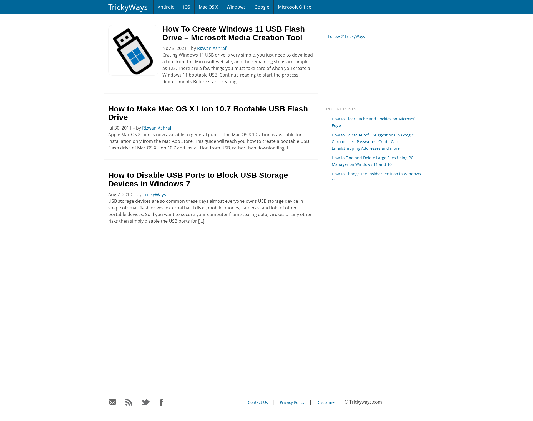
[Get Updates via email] (112, 402)
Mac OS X (208, 7)
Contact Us (258, 402)
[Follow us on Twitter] (145, 402)
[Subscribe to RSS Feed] (129, 402)
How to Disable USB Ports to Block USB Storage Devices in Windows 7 (198, 179)
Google (261, 7)
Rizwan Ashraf (211, 48)
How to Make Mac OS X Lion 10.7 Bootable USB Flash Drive (208, 113)
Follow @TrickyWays (346, 36)
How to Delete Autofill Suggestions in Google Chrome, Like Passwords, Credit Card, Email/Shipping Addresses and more (373, 141)
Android (166, 7)
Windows (236, 7)
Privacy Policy (292, 402)
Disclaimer (326, 402)
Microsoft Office (294, 7)
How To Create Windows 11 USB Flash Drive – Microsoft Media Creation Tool (233, 33)
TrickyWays (128, 7)
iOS (186, 7)
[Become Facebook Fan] (161, 402)
